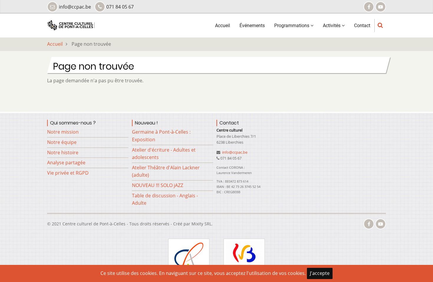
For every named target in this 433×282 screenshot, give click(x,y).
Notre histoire (62, 152)
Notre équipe (62, 142)
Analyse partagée (66, 162)
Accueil (222, 25)
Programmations (292, 25)
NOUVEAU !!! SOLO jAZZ (157, 185)
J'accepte (320, 273)
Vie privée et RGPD (68, 173)
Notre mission (63, 132)
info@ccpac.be (234, 152)
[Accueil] (71, 25)
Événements (252, 25)
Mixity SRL (201, 224)
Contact (362, 25)
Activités (332, 25)
